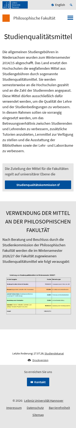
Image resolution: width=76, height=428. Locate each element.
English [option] (60, 5)
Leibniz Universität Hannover (43, 400)
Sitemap (38, 415)
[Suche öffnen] (72, 5)
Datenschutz (35, 408)
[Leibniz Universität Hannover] (15, 5)
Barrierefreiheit (59, 408)
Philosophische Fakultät (34, 18)
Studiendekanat (54, 353)
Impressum (14, 408)
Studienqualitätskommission (36, 185)
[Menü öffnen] (70, 19)
